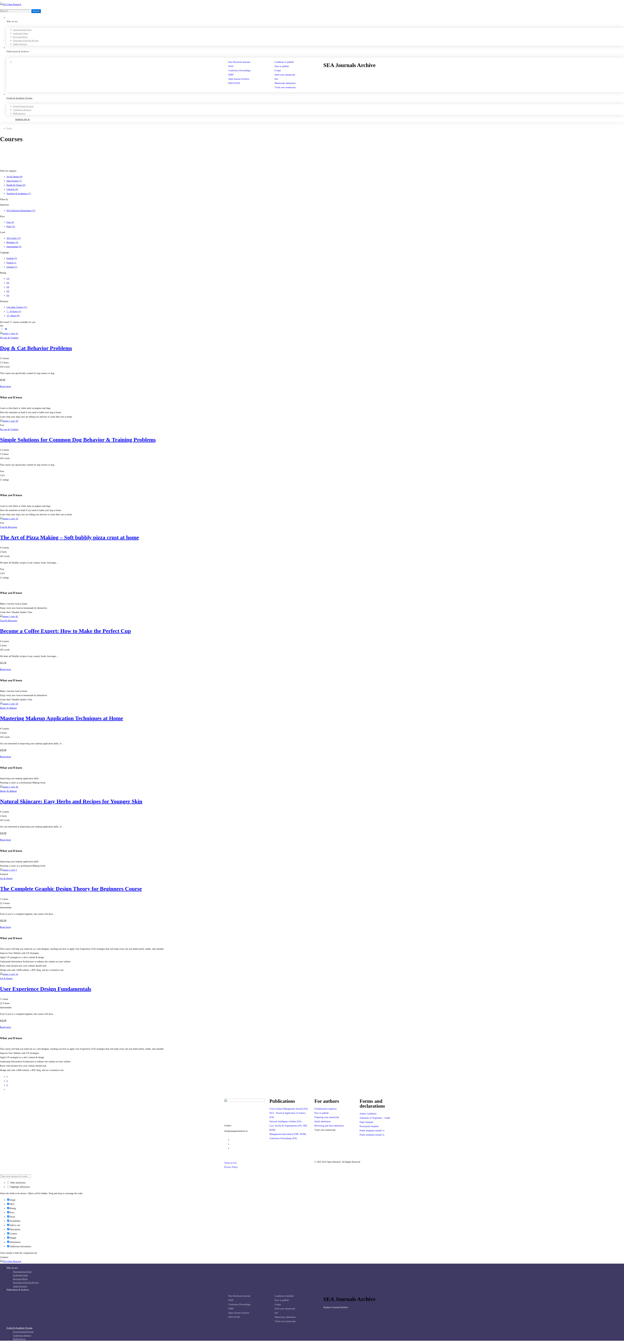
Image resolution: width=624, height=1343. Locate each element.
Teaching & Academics (18, 193)
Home (9, 128)
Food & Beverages (8, 527)
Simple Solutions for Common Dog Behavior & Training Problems (78, 440)
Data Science (14, 181)
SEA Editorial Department (20, 210)
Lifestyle (12, 189)
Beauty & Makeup (8, 708)
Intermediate (13, 246)
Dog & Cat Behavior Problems (36, 348)
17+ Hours (13, 315)
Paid (10, 226)
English (11, 258)
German (11, 267)
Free (10, 222)
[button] (364, 73)
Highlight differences (20, 1187)
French (11, 263)
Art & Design (14, 176)
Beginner (12, 242)
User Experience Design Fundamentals (45, 989)
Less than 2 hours (16, 307)
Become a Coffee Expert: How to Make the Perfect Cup (65, 631)
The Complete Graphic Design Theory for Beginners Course (71, 889)
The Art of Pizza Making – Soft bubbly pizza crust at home (69, 537)
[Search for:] (15, 11)
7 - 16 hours (13, 311)
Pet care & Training (9, 338)
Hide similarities (18, 1182)
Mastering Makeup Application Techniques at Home (61, 718)
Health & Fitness (15, 185)
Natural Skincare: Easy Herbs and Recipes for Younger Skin (71, 801)
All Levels (13, 238)
